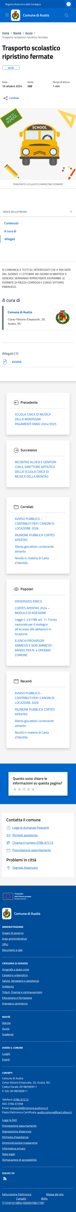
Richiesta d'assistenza (15, 1137)
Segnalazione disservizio (16, 1131)
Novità (17, 33)
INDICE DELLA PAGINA (15, 212)
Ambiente (8, 986)
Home (5, 33)
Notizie (6, 1023)
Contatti (21, 1198)
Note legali (8, 1154)
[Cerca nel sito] (66, 15)
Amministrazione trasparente (19, 1143)
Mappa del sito (54, 1194)
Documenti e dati (12, 950)
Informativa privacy (13, 1148)
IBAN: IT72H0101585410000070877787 (25, 1200)
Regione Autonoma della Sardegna (23, 4)
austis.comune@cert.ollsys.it (54, 1112)
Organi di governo (13, 933)
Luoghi (6, 1054)
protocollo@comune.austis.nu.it (29, 1108)
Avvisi (29, 33)
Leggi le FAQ (9, 1120)
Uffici (5, 944)
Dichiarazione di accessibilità (19, 1160)
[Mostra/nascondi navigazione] (7, 15)
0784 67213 (20, 1099)
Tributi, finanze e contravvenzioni (22, 992)
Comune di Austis (20, 312)
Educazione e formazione (17, 998)
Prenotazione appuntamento (19, 1126)
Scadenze (7, 1034)
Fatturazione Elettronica (16, 1194)
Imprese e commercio (15, 1003)
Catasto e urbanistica (15, 975)
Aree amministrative (14, 938)
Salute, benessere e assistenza (20, 981)
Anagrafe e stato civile (15, 969)
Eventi (6, 1059)
